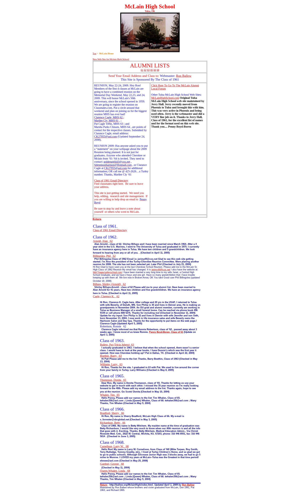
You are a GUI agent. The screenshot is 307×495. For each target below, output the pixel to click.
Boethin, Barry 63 (111, 355)
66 (155, 70)
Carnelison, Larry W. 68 (114, 446)
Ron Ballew (183, 76)
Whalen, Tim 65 (110, 394)
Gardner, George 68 (112, 463)
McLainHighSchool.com (165, 97)
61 (142, 70)
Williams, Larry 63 (111, 364)
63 (148, 70)
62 (145, 70)
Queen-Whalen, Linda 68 (115, 470)
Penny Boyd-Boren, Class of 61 (166, 332)
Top (94, 53)
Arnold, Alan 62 (103, 241)
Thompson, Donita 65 (113, 379)
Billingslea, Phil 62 (104, 255)
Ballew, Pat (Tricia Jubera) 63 (117, 344)
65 (151, 70)
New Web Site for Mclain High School (111, 59)
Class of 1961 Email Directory (111, 180)
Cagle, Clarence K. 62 (106, 296)
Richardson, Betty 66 (112, 422)
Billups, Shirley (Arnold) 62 (109, 284)
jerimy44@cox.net (161, 269)
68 (158, 70)
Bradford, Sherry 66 (112, 413)
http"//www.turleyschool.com (107, 272)
